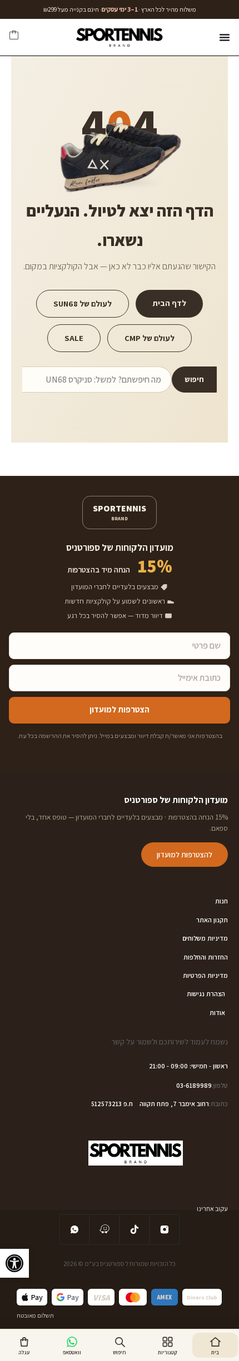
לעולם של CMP (150, 338)
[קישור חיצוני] (104, 1230)
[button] (14, 1263)
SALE (73, 338)
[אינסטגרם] (165, 1229)
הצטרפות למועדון (119, 709)
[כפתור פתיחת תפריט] (224, 37)
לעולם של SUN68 (82, 303)
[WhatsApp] (74, 1229)
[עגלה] (14, 37)
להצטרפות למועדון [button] (184, 855)
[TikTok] (135, 1229)
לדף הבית (169, 303)
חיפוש (194, 379)
